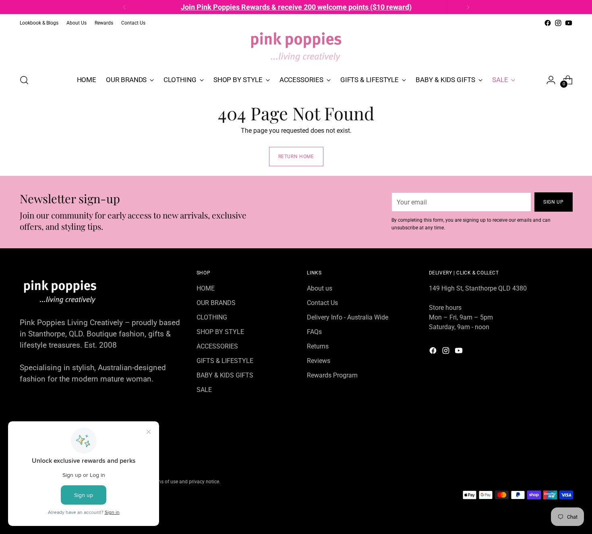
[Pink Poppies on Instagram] (558, 23)
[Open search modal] (24, 80)
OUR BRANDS (216, 303)
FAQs (314, 332)
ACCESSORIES (217, 346)
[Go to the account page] (551, 80)
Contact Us (322, 303)
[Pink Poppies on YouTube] (568, 23)
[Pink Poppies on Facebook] (547, 23)
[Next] (468, 7)
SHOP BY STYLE (220, 332)
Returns (318, 346)
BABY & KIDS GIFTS (225, 375)
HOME (206, 288)
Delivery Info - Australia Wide (347, 317)
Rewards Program (332, 375)
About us (319, 288)
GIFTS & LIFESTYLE (225, 361)
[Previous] (124, 7)
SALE (204, 390)
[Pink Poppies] (296, 47)
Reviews (318, 361)
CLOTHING (212, 317)
